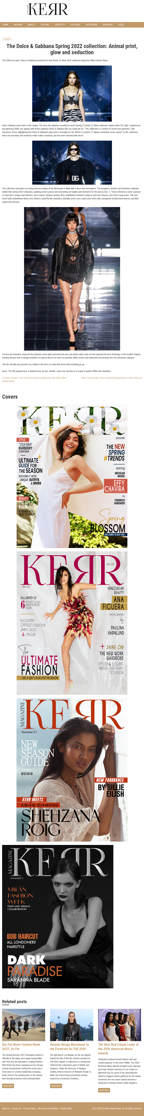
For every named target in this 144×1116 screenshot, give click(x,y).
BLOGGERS (108, 24)
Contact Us (17, 1108)
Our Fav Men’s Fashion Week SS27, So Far (21, 1047)
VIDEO (121, 24)
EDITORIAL (75, 24)
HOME (5, 24)
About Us (6, 1108)
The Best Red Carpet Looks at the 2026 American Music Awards (118, 1049)
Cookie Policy (66, 1108)
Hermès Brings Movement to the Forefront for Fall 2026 (69, 1047)
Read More (8, 1085)
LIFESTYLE (60, 24)
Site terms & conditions (48, 1108)
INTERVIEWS (91, 24)
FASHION (18, 24)
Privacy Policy (29, 1108)
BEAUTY (31, 24)
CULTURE (45, 24)
